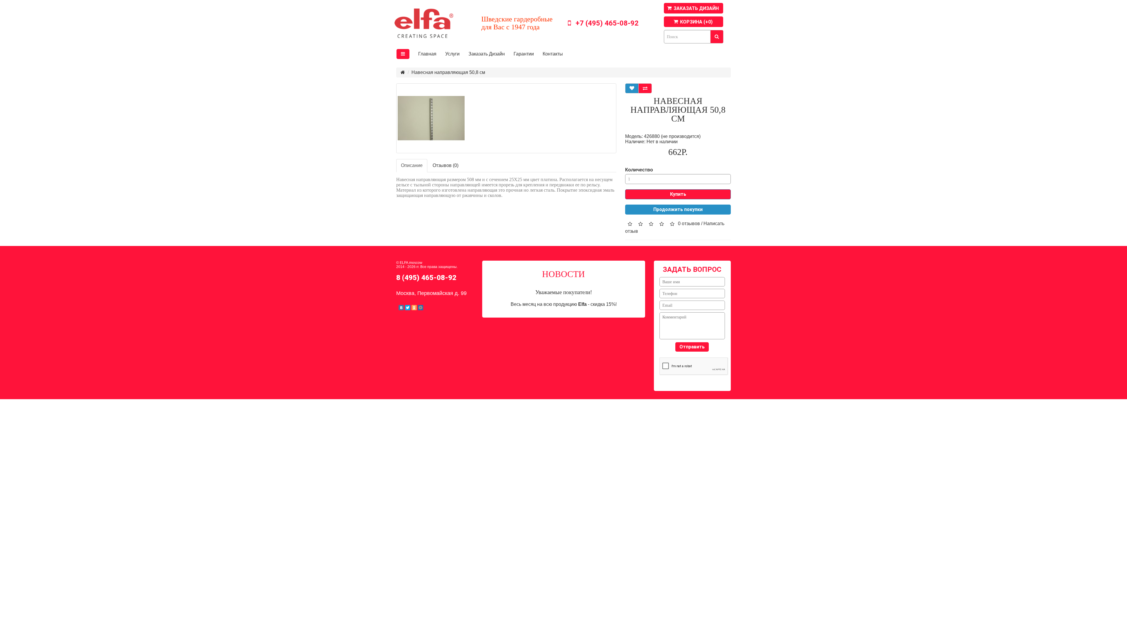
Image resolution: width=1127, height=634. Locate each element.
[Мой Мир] (420, 307)
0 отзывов (689, 223)
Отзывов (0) (445, 165)
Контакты (553, 53)
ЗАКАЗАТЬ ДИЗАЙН (696, 8)
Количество (639, 169)
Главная (427, 53)
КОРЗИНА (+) (696, 22)
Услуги (452, 53)
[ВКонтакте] (401, 307)
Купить (678, 194)
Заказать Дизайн (486, 53)
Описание (412, 165)
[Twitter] (407, 307)
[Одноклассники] (414, 307)
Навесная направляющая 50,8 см (448, 72)
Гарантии (524, 53)
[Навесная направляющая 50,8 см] (506, 118)
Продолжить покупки (678, 209)
